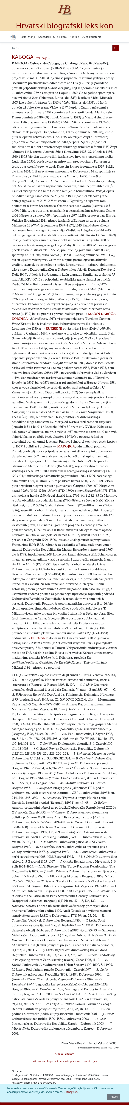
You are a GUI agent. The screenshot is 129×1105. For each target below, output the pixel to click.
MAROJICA (66, 447)
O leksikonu (60, 37)
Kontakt (74, 37)
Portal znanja (28, 37)
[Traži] (115, 48)
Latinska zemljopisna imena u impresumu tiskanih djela (65, 1061)
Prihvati (113, 1097)
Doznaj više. (71, 1092)
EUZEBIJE (54, 329)
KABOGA (23, 56)
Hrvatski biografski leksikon (64, 25)
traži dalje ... (43, 58)
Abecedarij (44, 37)
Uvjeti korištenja (91, 37)
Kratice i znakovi (64, 1053)
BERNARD (39, 638)
